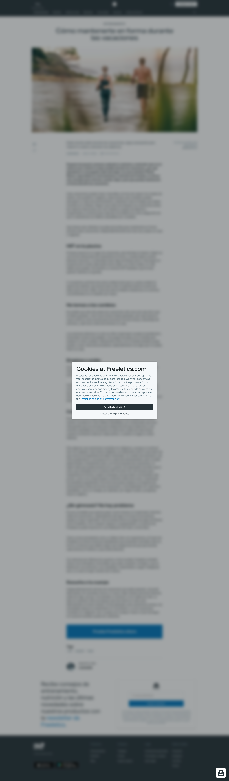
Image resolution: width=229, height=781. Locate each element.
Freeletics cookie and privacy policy (100, 398)
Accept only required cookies (114, 413)
